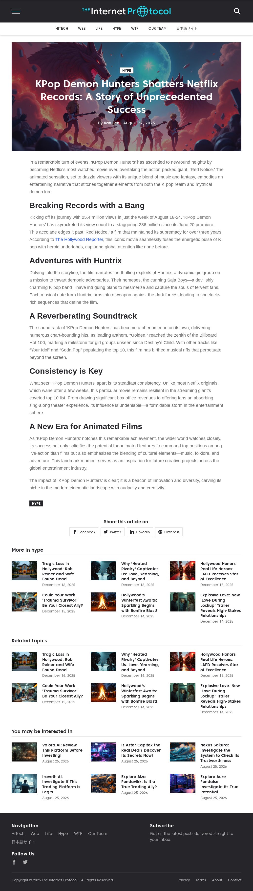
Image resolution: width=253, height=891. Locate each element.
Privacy (184, 880)
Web (82, 28)
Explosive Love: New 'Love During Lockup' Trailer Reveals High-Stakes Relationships (220, 605)
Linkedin (143, 532)
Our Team (157, 28)
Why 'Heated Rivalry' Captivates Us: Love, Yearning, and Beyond (140, 571)
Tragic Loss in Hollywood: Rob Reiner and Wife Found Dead (58, 571)
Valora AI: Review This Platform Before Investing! (62, 750)
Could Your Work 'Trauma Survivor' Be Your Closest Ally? (62, 600)
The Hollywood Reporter (79, 239)
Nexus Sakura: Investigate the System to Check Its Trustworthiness (219, 752)
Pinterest (171, 532)
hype (126, 70)
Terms (201, 880)
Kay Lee (108, 122)
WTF (135, 28)
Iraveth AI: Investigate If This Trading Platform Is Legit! (61, 784)
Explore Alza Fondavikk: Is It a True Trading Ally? (139, 781)
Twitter (115, 532)
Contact (234, 880)
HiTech (62, 28)
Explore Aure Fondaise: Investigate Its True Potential (219, 784)
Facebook (87, 532)
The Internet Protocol (60, 880)
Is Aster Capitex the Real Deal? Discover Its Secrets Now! (141, 750)
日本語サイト (186, 28)
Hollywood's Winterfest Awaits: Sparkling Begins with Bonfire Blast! (139, 602)
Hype (116, 28)
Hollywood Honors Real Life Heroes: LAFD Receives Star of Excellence (219, 571)
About (217, 880)
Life (99, 28)
